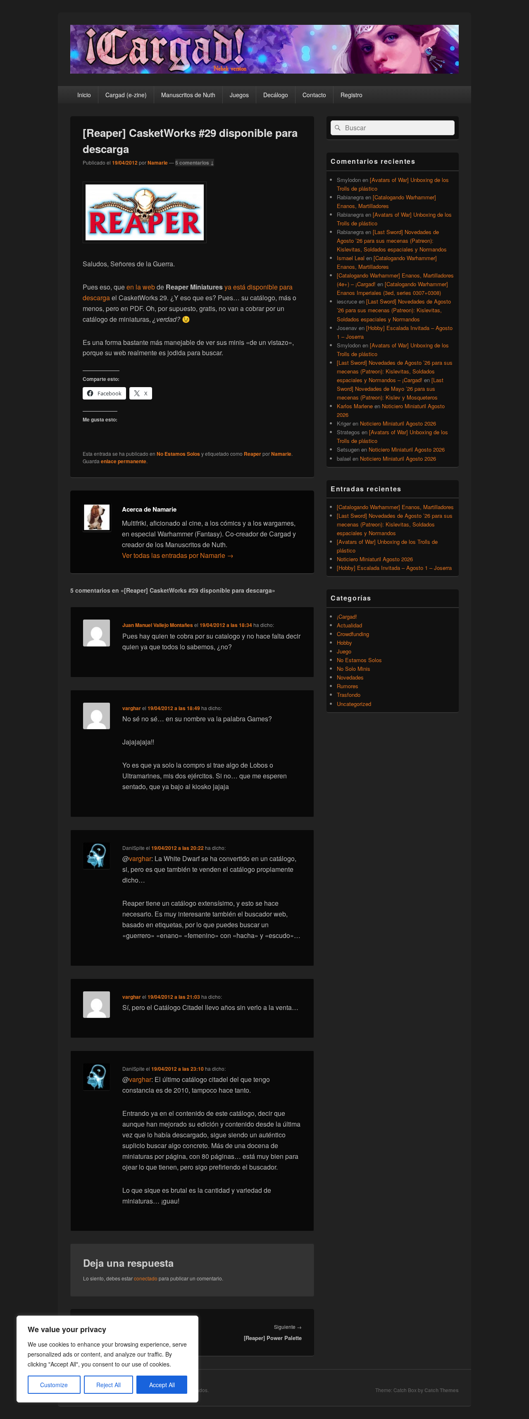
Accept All (162, 1385)
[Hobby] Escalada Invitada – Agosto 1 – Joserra (394, 568)
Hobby (344, 642)
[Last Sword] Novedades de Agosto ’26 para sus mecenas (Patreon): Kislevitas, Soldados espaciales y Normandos (392, 240)
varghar (131, 708)
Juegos (239, 95)
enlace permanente (123, 461)
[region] (107, 1359)
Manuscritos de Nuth (188, 95)
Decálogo (275, 95)
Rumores (347, 686)
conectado (145, 1278)
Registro (351, 95)
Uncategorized (354, 704)
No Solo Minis (353, 668)
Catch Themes (441, 1390)
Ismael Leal (351, 258)
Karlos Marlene (355, 406)
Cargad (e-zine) (126, 95)
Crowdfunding (353, 634)
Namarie (158, 162)
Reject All (108, 1385)
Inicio (84, 95)
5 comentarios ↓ (194, 162)
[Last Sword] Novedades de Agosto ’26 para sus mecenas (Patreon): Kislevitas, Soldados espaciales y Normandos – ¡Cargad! (395, 371)
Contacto (314, 95)
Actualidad (349, 625)
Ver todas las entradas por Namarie (178, 555)
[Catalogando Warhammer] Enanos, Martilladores (395, 507)
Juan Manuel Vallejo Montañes (157, 625)
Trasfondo (348, 695)
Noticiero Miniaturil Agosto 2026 (398, 423)
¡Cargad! (347, 616)
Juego (344, 651)
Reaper (252, 453)
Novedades (350, 677)
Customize (54, 1385)
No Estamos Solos (178, 453)
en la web (140, 287)
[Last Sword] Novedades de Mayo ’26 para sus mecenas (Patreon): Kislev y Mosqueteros (390, 388)
